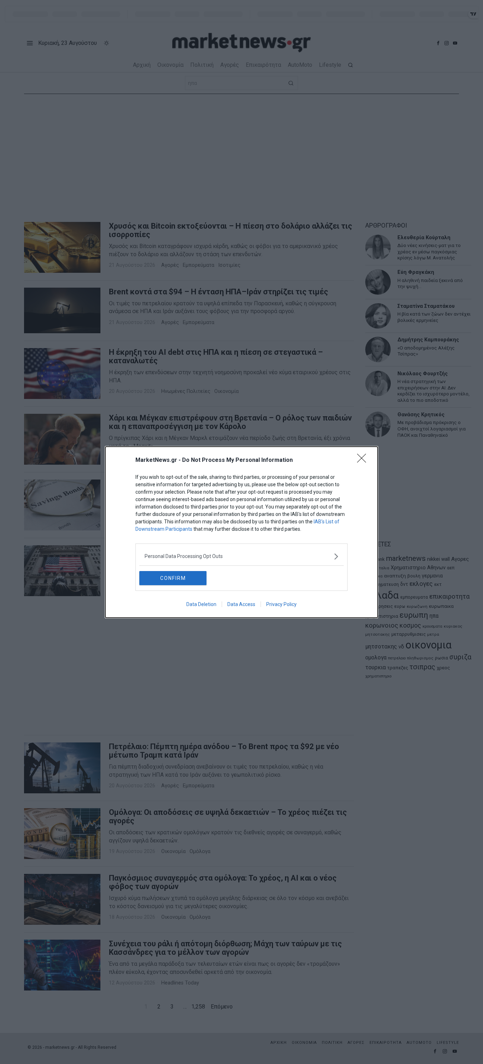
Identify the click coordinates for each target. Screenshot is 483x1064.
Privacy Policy (281, 604)
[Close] (364, 460)
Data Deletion (201, 604)
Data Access (241, 604)
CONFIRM (173, 578)
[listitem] (241, 556)
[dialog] (241, 532)
